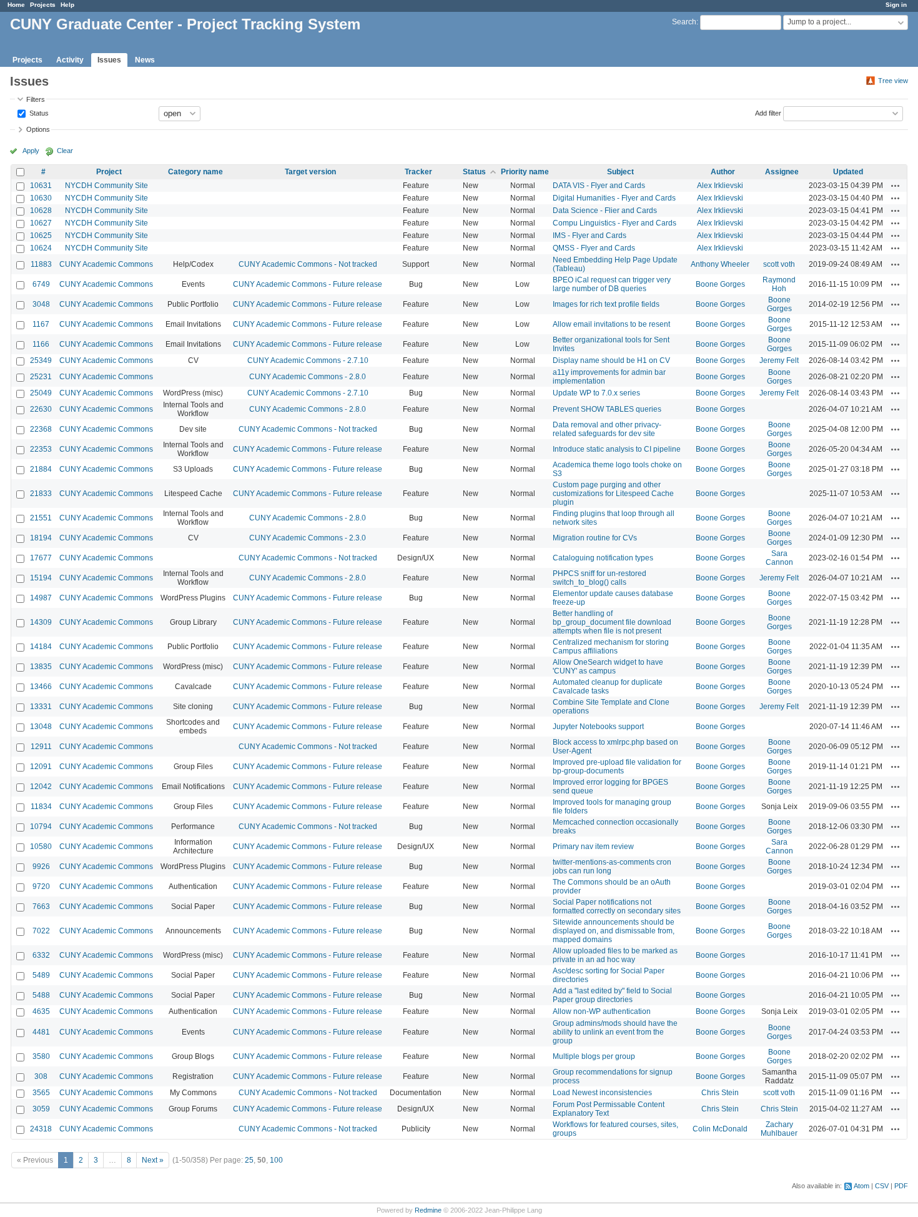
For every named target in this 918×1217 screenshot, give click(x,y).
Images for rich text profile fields (606, 304)
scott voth (779, 264)
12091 (41, 766)
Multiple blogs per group (594, 1056)
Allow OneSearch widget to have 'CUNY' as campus (608, 666)
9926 (41, 866)
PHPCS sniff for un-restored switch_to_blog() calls (599, 578)
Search (684, 21)
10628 (41, 210)
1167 (40, 324)
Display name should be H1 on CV (611, 360)
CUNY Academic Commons (106, 264)
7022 (41, 930)
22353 (41, 449)
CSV (882, 1186)
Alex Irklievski (720, 185)
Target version (310, 171)
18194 (41, 538)
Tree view (893, 80)
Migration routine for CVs (595, 538)
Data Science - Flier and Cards (605, 210)
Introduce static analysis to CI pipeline (617, 449)
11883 (41, 264)
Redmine (428, 1210)
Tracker (418, 171)
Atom (861, 1186)
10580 (41, 846)
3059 (41, 1109)
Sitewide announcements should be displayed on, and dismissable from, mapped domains (613, 931)
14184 (41, 646)
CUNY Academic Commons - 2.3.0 (307, 538)
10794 (41, 826)
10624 (41, 248)
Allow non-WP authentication (602, 1011)
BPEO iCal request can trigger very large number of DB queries (612, 284)
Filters (35, 99)
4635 (41, 1011)
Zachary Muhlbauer (779, 1129)
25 (249, 1160)
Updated (848, 171)
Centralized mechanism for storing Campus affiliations (611, 646)
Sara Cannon (779, 558)
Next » (153, 1160)
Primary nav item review (593, 846)
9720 (41, 886)
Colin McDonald (720, 1129)
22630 (41, 409)
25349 (41, 360)
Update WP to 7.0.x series (596, 393)
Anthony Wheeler (720, 264)
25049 (41, 393)
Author (723, 171)
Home (16, 4)
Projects (43, 4)
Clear (65, 150)
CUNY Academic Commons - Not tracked (308, 264)
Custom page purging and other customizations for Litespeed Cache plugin (613, 493)
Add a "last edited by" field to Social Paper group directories (612, 995)
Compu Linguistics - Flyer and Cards (614, 223)
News (145, 60)
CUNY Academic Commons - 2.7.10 (307, 360)
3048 (41, 304)
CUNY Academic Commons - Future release (307, 284)
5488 (41, 995)
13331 (41, 706)
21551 (41, 518)
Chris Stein (720, 1092)
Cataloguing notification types (603, 558)
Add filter (768, 112)
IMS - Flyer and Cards (589, 235)
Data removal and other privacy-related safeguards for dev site (607, 429)
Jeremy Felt (779, 360)
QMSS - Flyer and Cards (594, 248)
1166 (40, 344)
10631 (41, 185)
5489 (41, 975)
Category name (195, 171)
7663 (41, 906)
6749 (41, 284)
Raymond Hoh (779, 284)
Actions (896, 186)
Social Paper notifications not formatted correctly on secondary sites (617, 906)
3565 (41, 1092)
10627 (41, 223)
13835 (41, 666)
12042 (41, 786)
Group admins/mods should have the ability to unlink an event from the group (615, 1032)
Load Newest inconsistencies (602, 1092)
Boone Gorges (720, 284)
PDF (901, 1186)
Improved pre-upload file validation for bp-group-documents (617, 766)
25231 (41, 376)
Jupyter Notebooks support (598, 726)
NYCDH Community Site (106, 185)
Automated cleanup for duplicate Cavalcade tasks (608, 686)
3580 (41, 1056)
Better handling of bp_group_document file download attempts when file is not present (612, 622)
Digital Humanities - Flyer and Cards (614, 198)
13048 (41, 726)
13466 (41, 686)
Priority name (525, 171)
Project (109, 171)
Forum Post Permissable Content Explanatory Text (608, 1109)
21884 (41, 469)
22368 (41, 429)
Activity (70, 60)
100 (276, 1160)
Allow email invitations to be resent (611, 324)
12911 (41, 746)
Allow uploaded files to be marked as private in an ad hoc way (615, 955)
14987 (41, 598)
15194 (41, 578)
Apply (30, 150)
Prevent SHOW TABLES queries (607, 409)
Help (67, 4)
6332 (41, 955)
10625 (41, 235)
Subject (620, 171)
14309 (41, 622)
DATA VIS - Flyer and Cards (599, 185)
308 (40, 1076)
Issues (109, 60)
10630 (41, 198)
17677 (41, 558)
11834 (41, 806)
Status (38, 112)
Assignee (782, 171)
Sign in (896, 4)
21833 (41, 493)
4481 (41, 1032)
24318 (41, 1129)
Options (38, 129)
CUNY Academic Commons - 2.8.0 (307, 376)
